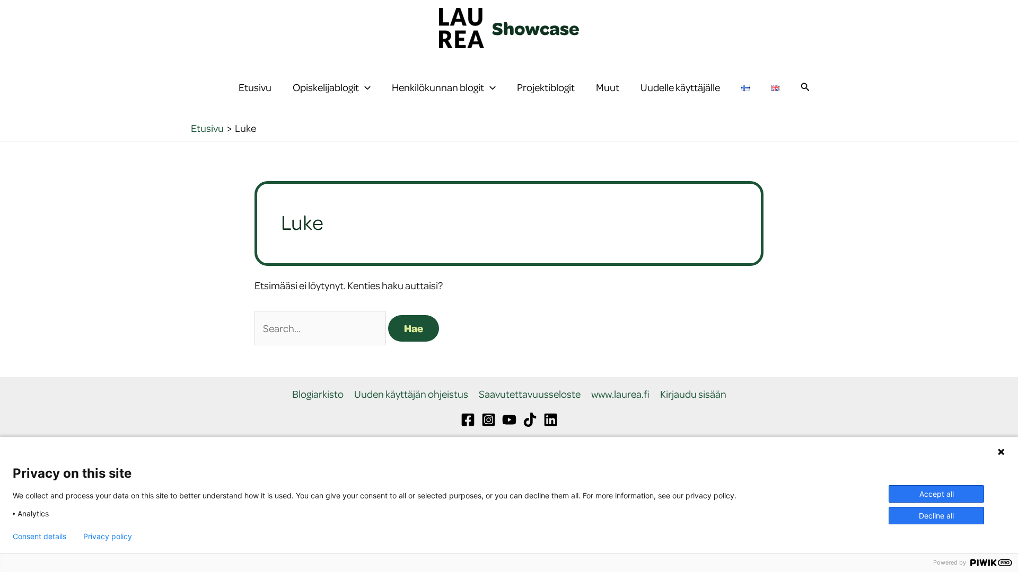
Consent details (39, 536)
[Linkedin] (550, 420)
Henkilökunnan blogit (438, 87)
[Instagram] (488, 420)
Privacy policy (107, 536)
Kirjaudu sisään (693, 394)
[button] (365, 87)
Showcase (536, 28)
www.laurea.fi (620, 394)
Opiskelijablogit (326, 87)
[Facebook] (468, 420)
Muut (607, 87)
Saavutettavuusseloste (530, 394)
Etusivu (255, 87)
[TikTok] (530, 420)
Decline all (936, 515)
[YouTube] (509, 420)
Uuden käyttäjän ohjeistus (411, 394)
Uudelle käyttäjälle (680, 87)
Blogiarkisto (318, 394)
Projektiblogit (546, 87)
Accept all (936, 493)
